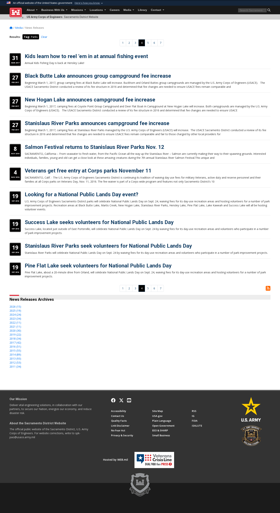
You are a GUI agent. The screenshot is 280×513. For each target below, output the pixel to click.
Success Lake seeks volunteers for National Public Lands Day (99, 222)
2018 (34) (15, 338)
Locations (97, 10)
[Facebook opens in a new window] (113, 400)
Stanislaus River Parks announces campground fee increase (97, 123)
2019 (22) (15, 334)
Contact (156, 10)
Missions (77, 10)
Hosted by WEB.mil (115, 459)
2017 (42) (15, 342)
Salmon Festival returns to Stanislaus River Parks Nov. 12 (94, 147)
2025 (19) (15, 310)
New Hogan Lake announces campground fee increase (90, 100)
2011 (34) (15, 366)
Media (127, 10)
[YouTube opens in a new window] (129, 400)
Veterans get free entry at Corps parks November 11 (88, 171)
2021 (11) (15, 326)
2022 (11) (15, 322)
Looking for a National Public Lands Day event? (81, 194)
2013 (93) (15, 358)
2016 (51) (15, 346)
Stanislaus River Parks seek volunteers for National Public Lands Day (108, 246)
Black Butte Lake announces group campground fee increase (98, 76)
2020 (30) (15, 330)
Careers (115, 10)
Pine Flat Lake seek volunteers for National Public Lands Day (98, 265)
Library (142, 10)
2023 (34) (15, 318)
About (31, 10)
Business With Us (53, 10)
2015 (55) (15, 350)
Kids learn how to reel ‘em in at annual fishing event (86, 56)
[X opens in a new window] (121, 400)
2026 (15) (15, 306)
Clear (44, 37)
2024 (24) (15, 314)
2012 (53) (15, 362)
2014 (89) (15, 354)
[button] (89, 3)
